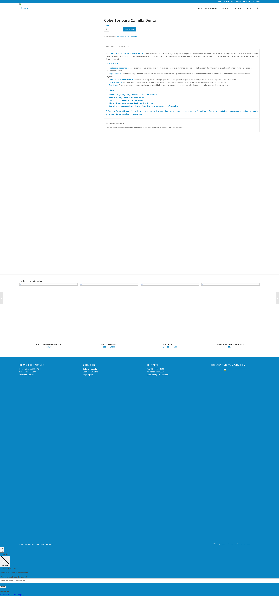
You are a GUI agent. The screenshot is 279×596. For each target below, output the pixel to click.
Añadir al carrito (130, 29)
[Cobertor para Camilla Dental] (59, 58)
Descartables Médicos (122, 36)
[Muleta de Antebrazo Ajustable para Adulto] (277, 298)
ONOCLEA (50, 544)
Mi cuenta (256, 1)
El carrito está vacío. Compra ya (12, 594)
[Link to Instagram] (23, 1)
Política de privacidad (225, 1)
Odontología (133, 36)
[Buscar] (257, 8)
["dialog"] (139, 574)
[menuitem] (225, 1)
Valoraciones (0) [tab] (123, 46)
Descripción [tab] (110, 46)
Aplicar (3, 587)
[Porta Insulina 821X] (1, 298)
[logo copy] (24, 8)
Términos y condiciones (243, 1)
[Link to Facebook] (20, 1)
